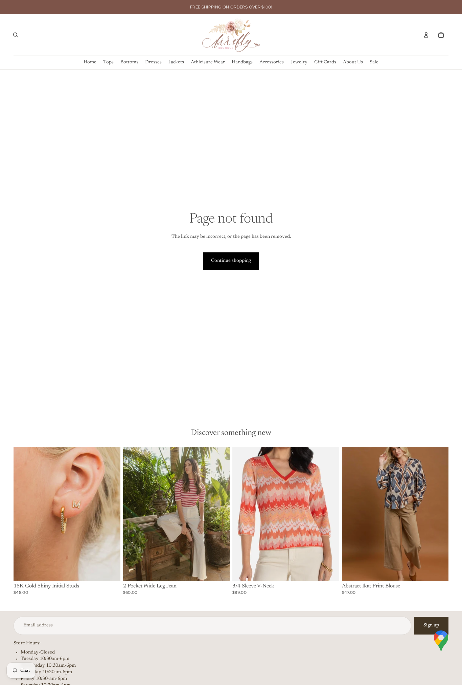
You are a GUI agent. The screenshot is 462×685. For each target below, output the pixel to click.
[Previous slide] (24, 513)
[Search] (15, 34)
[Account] (426, 34)
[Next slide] (110, 513)
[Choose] (110, 570)
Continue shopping (231, 260)
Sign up (431, 625)
